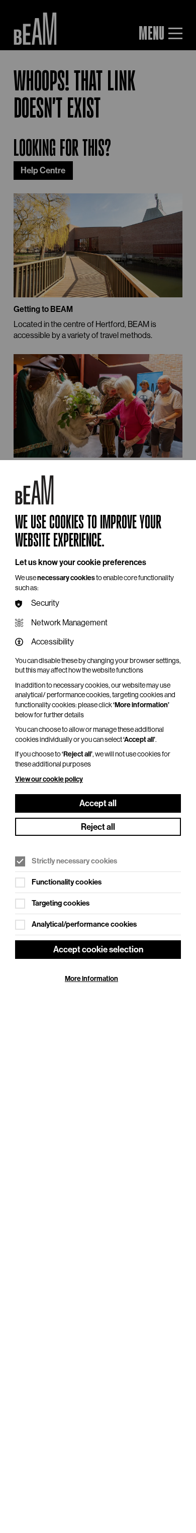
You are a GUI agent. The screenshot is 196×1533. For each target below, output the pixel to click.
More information (91, 978)
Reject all (98, 827)
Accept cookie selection (98, 949)
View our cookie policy (49, 779)
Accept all (98, 803)
